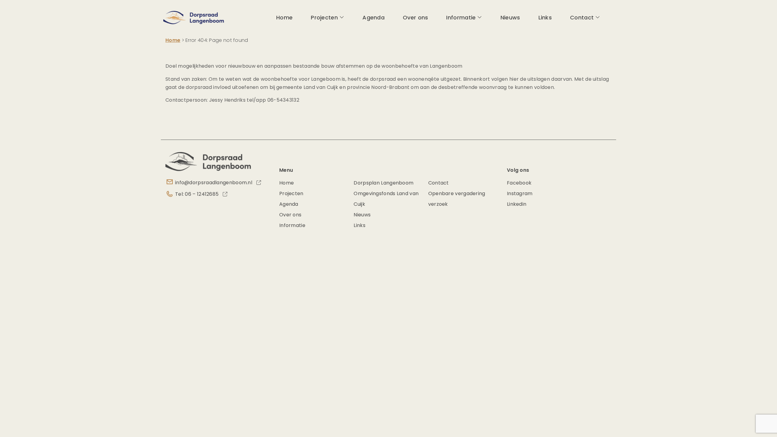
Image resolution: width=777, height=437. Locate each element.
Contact (582, 17)
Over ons (415, 17)
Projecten (324, 17)
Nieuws (510, 17)
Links (545, 17)
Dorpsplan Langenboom (383, 182)
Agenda (373, 17)
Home (284, 17)
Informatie (461, 17)
